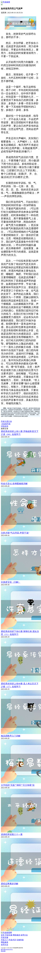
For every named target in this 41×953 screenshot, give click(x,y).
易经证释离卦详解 (9, 883)
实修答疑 (20, 940)
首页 (3, 935)
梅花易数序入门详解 (10, 736)
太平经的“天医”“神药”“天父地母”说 (18, 785)
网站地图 (3, 951)
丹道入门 (4, 940)
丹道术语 (12, 940)
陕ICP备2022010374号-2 (7, 949)
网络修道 (16, 935)
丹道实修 (8, 935)
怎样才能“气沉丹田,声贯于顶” (15, 533)
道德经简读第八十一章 (12, 834)
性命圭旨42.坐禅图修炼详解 (14, 483)
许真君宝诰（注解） (10, 582)
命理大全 (24, 935)
